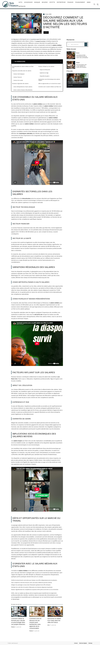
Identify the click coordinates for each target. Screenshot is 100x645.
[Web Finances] (10, 4)
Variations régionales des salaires (20, 83)
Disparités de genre (44, 76)
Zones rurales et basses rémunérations (23, 90)
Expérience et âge (44, 72)
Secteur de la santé (18, 80)
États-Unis (15, 39)
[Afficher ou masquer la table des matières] (43, 61)
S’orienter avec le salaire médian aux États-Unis (49, 86)
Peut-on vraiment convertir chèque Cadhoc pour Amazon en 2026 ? (76, 82)
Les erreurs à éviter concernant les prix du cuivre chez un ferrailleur (82, 56)
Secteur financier (18, 77)
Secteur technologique (19, 74)
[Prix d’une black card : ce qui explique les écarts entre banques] (71, 65)
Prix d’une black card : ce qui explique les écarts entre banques (81, 66)
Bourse (77, 53)
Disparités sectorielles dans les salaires (21, 70)
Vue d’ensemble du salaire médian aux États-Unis (23, 67)
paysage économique (41, 41)
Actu (46, 32)
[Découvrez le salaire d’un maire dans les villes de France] (55, 611)
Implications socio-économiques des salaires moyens (49, 80)
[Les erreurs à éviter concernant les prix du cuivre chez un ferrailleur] (71, 55)
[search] (94, 4)
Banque (78, 62)
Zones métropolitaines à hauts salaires (23, 86)
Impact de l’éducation (45, 69)
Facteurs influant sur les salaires (46, 66)
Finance (13, 627)
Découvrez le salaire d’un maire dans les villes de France (54, 620)
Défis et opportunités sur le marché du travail (49, 83)
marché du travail (35, 39)
